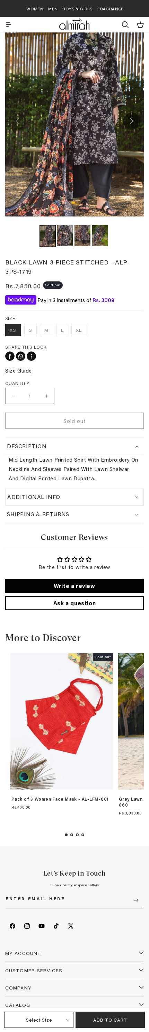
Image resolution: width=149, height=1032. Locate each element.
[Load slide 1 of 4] (66, 835)
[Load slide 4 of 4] (83, 835)
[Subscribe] (135, 900)
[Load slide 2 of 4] (71, 835)
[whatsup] (20, 356)
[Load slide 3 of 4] (77, 835)
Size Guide (18, 370)
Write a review (74, 585)
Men (53, 8)
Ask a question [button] (74, 603)
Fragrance (110, 8)
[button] (8, 24)
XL (81, 331)
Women (34, 8)
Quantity (17, 383)
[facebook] (10, 356)
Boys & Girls (77, 8)
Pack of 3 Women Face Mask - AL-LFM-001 (60, 799)
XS (15, 331)
